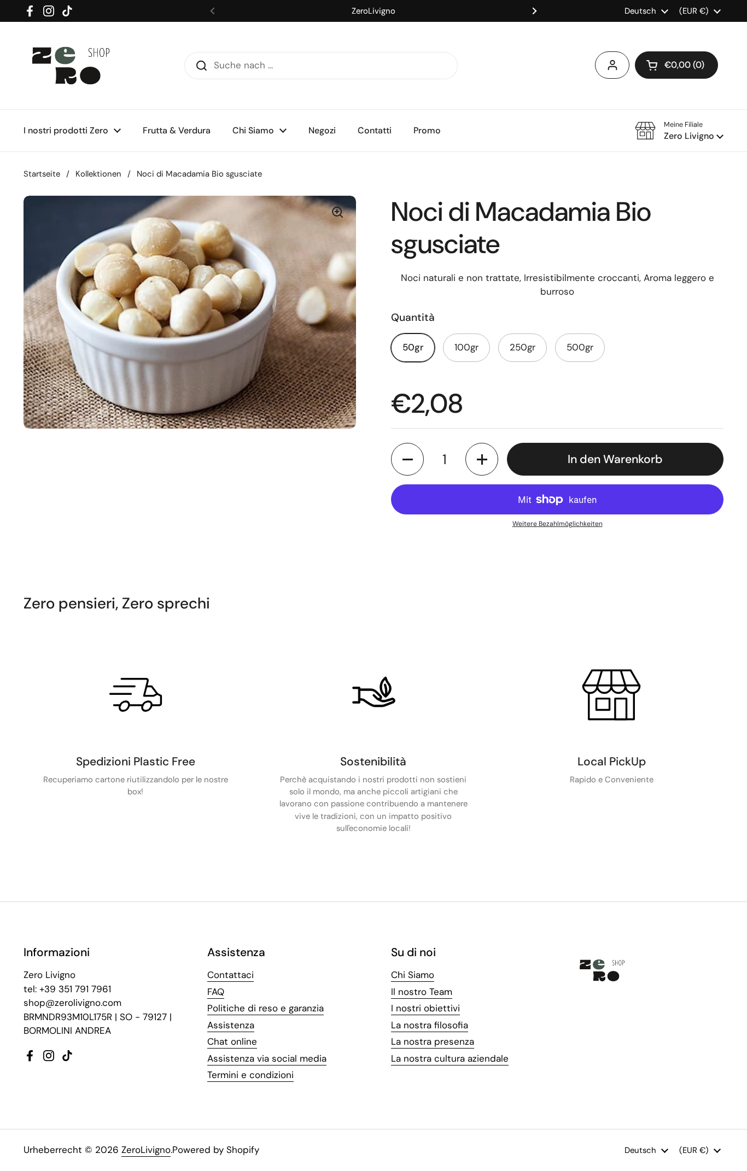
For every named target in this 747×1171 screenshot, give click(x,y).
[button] (676, 65)
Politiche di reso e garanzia (265, 1008)
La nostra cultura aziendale (450, 1058)
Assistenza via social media (266, 1058)
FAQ (215, 992)
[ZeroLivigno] (71, 65)
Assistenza (230, 1025)
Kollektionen (98, 173)
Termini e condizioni (250, 1075)
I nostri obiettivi (425, 1008)
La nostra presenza (432, 1041)
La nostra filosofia (429, 1025)
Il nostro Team (421, 992)
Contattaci (230, 975)
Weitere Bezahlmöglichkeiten (557, 523)
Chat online (232, 1041)
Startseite (42, 173)
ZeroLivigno (146, 1150)
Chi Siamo (412, 975)
